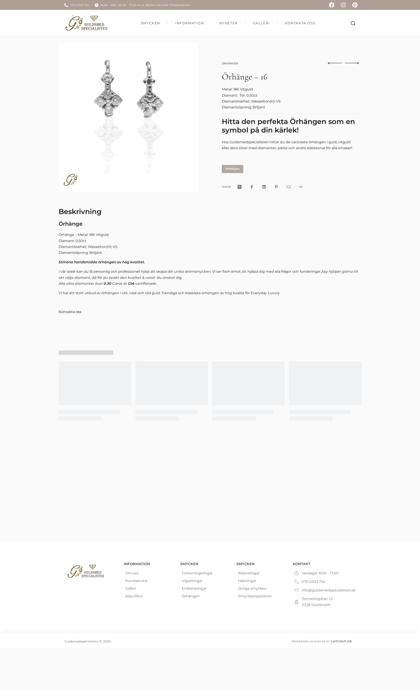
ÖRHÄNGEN (230, 63)
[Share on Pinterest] (276, 187)
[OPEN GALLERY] (128, 117)
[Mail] (288, 187)
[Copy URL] (301, 187)
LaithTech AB (341, 641)
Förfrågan (233, 168)
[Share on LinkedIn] (264, 187)
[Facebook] (331, 5)
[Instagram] (343, 5)
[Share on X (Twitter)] (239, 187)
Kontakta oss (70, 312)
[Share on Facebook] (252, 187)
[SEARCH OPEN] (353, 23)
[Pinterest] (355, 5)
